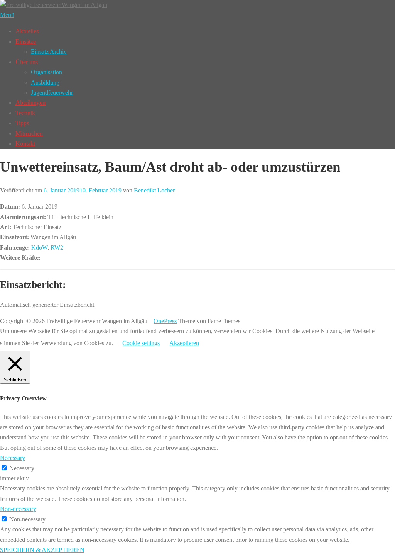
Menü (7, 15)
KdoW (39, 247)
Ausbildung (45, 82)
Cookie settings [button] (141, 343)
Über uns (26, 62)
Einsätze (25, 41)
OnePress (165, 321)
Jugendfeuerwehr (52, 92)
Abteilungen (30, 102)
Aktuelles (27, 31)
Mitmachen (29, 133)
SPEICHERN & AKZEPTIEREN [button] (42, 549)
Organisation (46, 72)
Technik (25, 113)
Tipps (22, 123)
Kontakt (25, 143)
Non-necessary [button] (18, 509)
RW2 (57, 247)
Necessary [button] (12, 458)
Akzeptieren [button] (184, 343)
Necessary (21, 468)
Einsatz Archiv (49, 51)
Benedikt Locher (154, 190)
